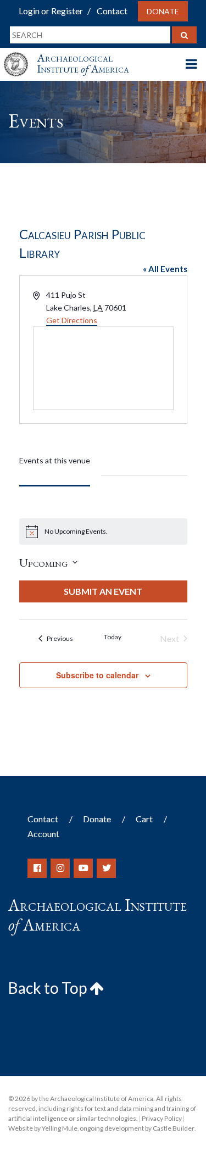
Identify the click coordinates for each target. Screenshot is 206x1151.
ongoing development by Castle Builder (137, 1128)
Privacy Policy (162, 1118)
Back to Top (49, 987)
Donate (163, 11)
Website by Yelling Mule (42, 1128)
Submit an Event (103, 591)
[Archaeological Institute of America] (20, 54)
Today (112, 637)
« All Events (165, 269)
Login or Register (51, 10)
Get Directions (71, 320)
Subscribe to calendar (97, 674)
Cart (144, 819)
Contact (112, 10)
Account (43, 833)
